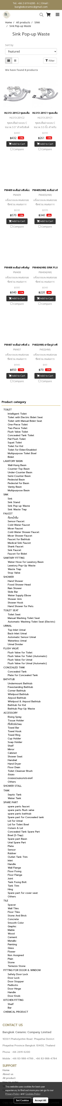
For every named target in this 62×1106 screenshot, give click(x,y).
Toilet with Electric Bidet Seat (25, 417)
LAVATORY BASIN (13, 461)
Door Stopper (16, 981)
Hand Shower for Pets (20, 606)
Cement (12, 937)
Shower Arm (15, 599)
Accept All (40, 1100)
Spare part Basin (17, 839)
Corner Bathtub (17, 690)
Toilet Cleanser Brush (20, 771)
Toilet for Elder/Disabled (22, 450)
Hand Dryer (14, 764)
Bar (10, 1008)
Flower (11, 951)
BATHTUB (9, 679)
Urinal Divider (15, 644)
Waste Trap (14, 569)
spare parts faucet (19, 806)
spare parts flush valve (21, 810)
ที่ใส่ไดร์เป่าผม (15, 724)
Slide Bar (13, 592)
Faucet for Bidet (17, 554)
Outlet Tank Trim (18, 857)
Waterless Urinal (17, 641)
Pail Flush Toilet (17, 439)
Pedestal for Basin (18, 483)
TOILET (7, 409)
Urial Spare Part (17, 842)
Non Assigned (16, 955)
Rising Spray (15, 717)
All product (9, 1078)
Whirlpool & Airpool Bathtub (24, 701)
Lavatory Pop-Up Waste (21, 565)
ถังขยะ (11, 774)
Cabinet (12, 753)
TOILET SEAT (11, 610)
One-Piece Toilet (18, 424)
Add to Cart (18, 143)
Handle (12, 864)
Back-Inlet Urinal (17, 633)
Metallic (12, 941)
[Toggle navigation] (57, 15)
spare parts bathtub (19, 814)
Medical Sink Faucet (19, 543)
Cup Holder (14, 738)
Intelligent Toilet (17, 414)
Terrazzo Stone (16, 966)
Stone (11, 962)
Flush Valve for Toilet (20, 652)
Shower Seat (15, 756)
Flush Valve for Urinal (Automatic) (27, 663)
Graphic (12, 926)
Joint (10, 878)
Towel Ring (14, 735)
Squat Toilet (15, 442)
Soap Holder (15, 742)
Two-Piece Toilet (17, 428)
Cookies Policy (32, 1093)
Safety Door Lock (18, 974)
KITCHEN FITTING (13, 1000)
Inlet (10, 860)
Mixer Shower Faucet (20, 536)
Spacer (12, 905)
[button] (40, 15)
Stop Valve (14, 573)
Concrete (13, 919)
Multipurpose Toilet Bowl (22, 453)
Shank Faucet (15, 546)
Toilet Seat (14, 614)
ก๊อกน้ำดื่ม (13, 518)
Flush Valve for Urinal (20, 660)
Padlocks (13, 985)
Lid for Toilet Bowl (18, 824)
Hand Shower (15, 581)
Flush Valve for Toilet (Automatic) (27, 656)
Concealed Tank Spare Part (24, 832)
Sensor (12, 850)
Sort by (10, 45)
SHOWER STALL (12, 786)
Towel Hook (15, 731)
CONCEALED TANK (14, 667)
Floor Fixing (14, 871)
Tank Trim (13, 886)
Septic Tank (15, 794)
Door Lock (14, 978)
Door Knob (14, 996)
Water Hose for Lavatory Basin (26, 562)
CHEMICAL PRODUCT (15, 1012)
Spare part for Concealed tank (26, 817)
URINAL (7, 626)
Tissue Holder (16, 720)
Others (12, 782)
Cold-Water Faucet (19, 525)
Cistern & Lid (15, 828)
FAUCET (8, 513)
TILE (5, 901)
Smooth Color (16, 923)
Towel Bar (13, 728)
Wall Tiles (13, 908)
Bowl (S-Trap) (15, 835)
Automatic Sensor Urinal (22, 637)
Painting (12, 944)
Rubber (12, 853)
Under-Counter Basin (20, 472)
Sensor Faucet (16, 521)
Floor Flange (15, 875)
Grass (11, 948)
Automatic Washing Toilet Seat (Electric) (31, 622)
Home (6, 1070)
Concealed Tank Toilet (21, 435)
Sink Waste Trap (17, 509)
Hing (10, 889)
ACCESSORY (10, 713)
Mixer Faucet (15, 528)
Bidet (11, 457)
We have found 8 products (21, 70)
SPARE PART (10, 802)
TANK (6, 790)
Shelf (11, 746)
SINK (5, 494)
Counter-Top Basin (19, 469)
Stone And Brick (17, 915)
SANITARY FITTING (13, 558)
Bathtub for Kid (17, 705)
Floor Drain (14, 767)
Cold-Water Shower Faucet (23, 532)
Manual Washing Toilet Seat (24, 618)
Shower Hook (15, 602)
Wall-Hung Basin (17, 465)
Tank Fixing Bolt (17, 882)
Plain (10, 959)
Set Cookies (22, 1100)
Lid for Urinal (15, 821)
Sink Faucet (14, 550)
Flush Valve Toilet (18, 432)
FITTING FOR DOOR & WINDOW (22, 970)
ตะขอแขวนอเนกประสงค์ (20, 778)
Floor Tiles (14, 912)
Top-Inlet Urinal (16, 630)
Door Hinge (14, 989)
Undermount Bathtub (20, 683)
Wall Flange (14, 868)
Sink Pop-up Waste (19, 506)
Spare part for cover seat (23, 893)
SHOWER (8, 577)
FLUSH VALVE (11, 648)
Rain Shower (15, 588)
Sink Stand (14, 502)
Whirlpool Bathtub (18, 694)
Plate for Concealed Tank (23, 675)
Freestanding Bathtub (20, 687)
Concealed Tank (17, 671)
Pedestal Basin (16, 479)
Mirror (11, 749)
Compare (18, 149)
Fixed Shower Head (19, 584)
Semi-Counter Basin (19, 476)
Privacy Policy (12, 1093)
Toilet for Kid (15, 446)
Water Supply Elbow (19, 595)
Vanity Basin (15, 487)
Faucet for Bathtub (19, 539)
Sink (10, 498)
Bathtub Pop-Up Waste (21, 709)
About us (8, 1074)
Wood (11, 933)
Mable (11, 930)
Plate (11, 846)
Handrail (12, 760)
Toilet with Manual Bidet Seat (25, 421)
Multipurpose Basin (19, 490)
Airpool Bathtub (17, 698)
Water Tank (14, 798)
